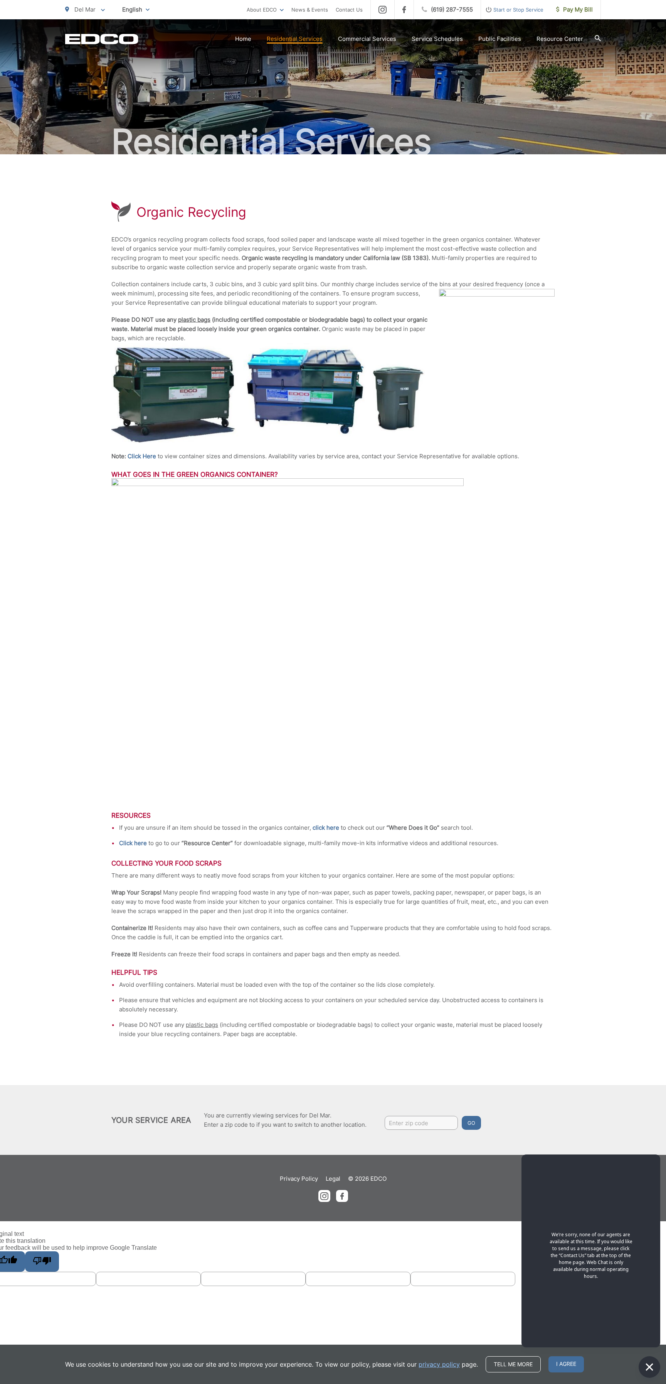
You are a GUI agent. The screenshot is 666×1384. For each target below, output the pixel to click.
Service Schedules (437, 38)
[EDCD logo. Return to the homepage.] (101, 39)
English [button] (132, 9)
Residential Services (295, 38)
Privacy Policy (299, 1178)
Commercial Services (367, 38)
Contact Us (349, 10)
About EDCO (262, 10)
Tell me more (513, 1364)
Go (471, 1123)
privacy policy (439, 1364)
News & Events (309, 10)
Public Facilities (499, 38)
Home (243, 38)
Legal (333, 1178)
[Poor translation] (42, 1261)
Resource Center (559, 38)
